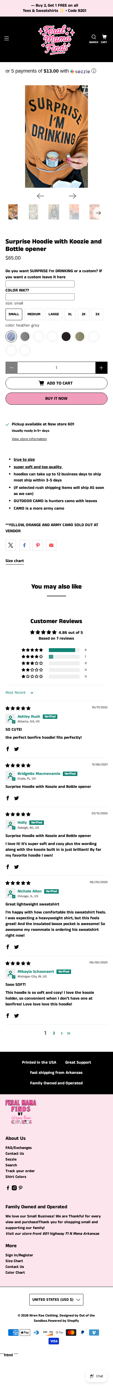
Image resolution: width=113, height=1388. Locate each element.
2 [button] (54, 1033)
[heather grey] (11, 336)
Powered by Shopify (63, 1320)
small (14, 314)
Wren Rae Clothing (43, 1315)
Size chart (14, 561)
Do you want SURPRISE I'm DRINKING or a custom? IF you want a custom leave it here (53, 274)
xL (70, 314)
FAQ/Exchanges (18, 1148)
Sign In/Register (19, 1255)
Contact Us (14, 1153)
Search (11, 1165)
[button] (56, 71)
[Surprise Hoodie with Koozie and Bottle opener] (56, 136)
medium (33, 314)
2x (84, 314)
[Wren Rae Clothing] (56, 39)
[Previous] (40, 196)
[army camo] (52, 336)
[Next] (73, 196)
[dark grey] (25, 336)
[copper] (11, 350)
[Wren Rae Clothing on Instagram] (14, 1189)
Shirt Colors (15, 1177)
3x (97, 314)
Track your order (20, 1171)
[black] (66, 336)
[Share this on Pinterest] (38, 545)
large (54, 314)
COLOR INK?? (17, 290)
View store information (29, 438)
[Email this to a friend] (51, 545)
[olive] (80, 336)
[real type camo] (38, 336)
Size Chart (14, 1261)
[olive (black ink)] (93, 336)
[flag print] (25, 350)
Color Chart (15, 1272)
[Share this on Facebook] (24, 545)
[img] (17, 708)
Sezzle (10, 1159)
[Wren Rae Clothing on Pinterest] (20, 1189)
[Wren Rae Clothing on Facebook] (7, 1189)
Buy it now (56, 398)
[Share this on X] (10, 545)
